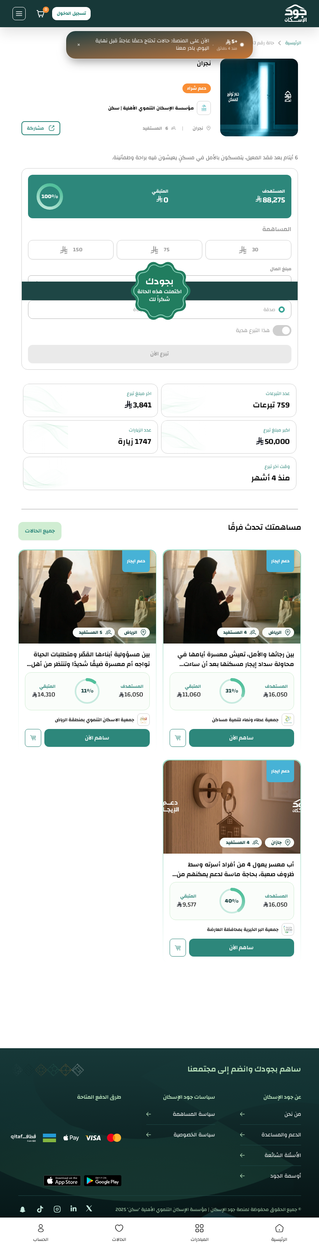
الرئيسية (293, 43)
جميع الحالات (40, 531)
